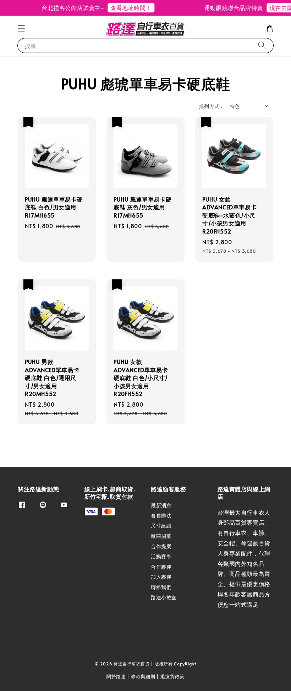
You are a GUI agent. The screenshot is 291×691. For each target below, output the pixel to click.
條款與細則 (143, 676)
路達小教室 (164, 597)
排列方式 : (210, 106)
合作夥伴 (161, 566)
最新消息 (161, 505)
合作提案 (161, 546)
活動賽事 (161, 556)
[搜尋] (262, 45)
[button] (21, 29)
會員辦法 (161, 515)
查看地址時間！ (127, 7)
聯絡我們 (161, 587)
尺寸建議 (161, 525)
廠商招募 (161, 535)
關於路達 (116, 676)
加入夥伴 (161, 576)
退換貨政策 (172, 676)
